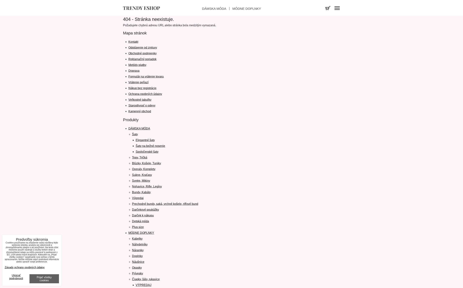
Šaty (135, 134)
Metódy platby (137, 64)
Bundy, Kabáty (141, 192)
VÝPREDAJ (143, 285)
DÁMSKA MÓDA (139, 128)
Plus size (138, 227)
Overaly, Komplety (143, 169)
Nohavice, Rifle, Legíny (147, 186)
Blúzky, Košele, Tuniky (146, 163)
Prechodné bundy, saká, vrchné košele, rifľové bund (165, 203)
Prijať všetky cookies (44, 279)
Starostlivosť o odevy (141, 105)
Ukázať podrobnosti (16, 277)
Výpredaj (138, 198)
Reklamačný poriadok (142, 59)
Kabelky (137, 238)
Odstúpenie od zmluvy (142, 47)
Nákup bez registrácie (142, 88)
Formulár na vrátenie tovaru (146, 76)
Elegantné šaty (145, 140)
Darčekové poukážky (145, 209)
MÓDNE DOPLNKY (141, 232)
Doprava (133, 70)
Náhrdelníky (140, 244)
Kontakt (133, 41)
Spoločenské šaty (147, 151)
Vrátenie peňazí (138, 82)
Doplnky (137, 256)
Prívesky (137, 273)
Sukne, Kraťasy (142, 174)
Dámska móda (214, 9)
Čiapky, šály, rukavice (146, 279)
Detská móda (140, 221)
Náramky (138, 250)
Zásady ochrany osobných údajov (25, 267)
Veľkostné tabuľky (139, 99)
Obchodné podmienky (142, 53)
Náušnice (138, 261)
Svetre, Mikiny (141, 180)
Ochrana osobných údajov (145, 93)
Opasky (137, 267)
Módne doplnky (246, 9)
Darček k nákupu (143, 215)
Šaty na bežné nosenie (150, 145)
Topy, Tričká (139, 157)
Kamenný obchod (139, 111)
